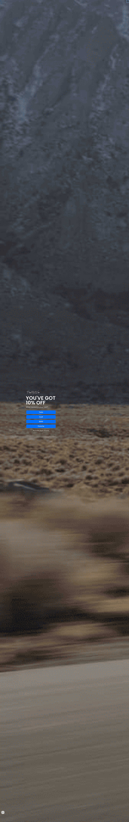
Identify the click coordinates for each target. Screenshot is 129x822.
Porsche (41, 426)
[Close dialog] (127, 1)
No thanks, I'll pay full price (41, 430)
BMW (41, 421)
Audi (41, 417)
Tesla (41, 412)
